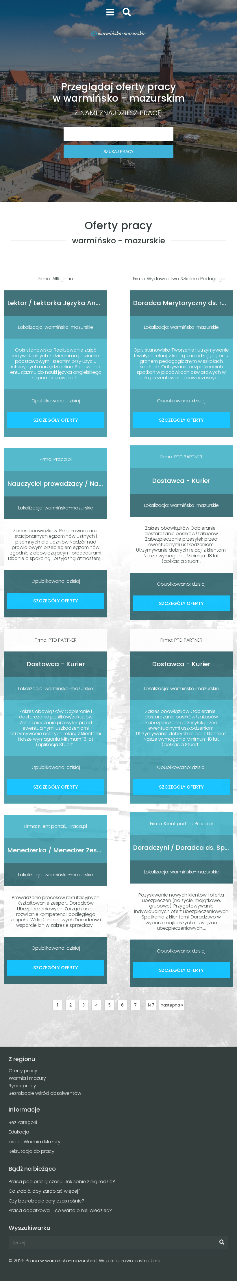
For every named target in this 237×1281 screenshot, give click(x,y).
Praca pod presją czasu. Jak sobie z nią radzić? (62, 1181)
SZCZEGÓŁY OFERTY (55, 420)
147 (151, 1005)
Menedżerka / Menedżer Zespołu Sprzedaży (76, 850)
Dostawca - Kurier (181, 480)
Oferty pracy (23, 1070)
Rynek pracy (22, 1085)
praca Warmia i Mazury (34, 1141)
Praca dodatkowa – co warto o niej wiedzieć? (60, 1210)
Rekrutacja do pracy (31, 1151)
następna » (172, 1005)
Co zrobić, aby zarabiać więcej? (45, 1191)
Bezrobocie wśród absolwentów (45, 1093)
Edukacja (19, 1132)
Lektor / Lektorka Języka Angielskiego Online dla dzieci (94, 302)
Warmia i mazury (27, 1078)
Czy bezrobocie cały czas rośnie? (46, 1201)
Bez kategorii (23, 1122)
